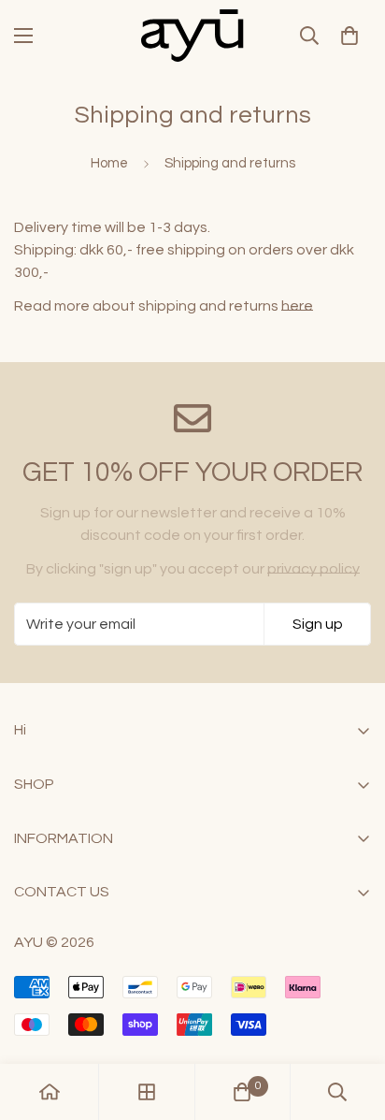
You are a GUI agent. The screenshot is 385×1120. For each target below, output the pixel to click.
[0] (349, 35)
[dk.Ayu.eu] (192, 35)
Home (109, 163)
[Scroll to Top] (351, 1021)
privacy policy (313, 568)
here (297, 305)
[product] (49, 1092)
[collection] (146, 1092)
